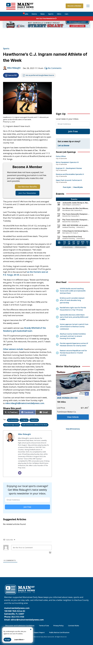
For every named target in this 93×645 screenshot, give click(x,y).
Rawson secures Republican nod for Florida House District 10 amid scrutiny (73, 353)
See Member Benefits (27, 186)
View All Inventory (73, 429)
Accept (7, 640)
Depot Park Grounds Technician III (69, 180)
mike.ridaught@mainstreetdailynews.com (24, 403)
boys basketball (13, 420)
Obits (59, 14)
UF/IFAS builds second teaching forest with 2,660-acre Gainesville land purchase (73, 291)
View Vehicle (72, 420)
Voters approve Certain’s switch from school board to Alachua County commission (74, 326)
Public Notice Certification (59, 632)
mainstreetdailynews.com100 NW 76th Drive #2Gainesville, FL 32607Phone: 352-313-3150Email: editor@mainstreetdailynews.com (24, 614)
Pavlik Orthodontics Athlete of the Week (34, 425)
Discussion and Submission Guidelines (19, 626)
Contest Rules (73, 626)
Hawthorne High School (11, 425)
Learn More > (19, 640)
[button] (59, 394)
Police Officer (61, 156)
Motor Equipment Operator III (67, 162)
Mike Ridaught (14, 68)
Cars (66, 14)
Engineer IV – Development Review (69, 168)
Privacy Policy (58, 626)
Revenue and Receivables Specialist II (70, 174)
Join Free (27, 507)
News (42, 14)
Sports (50, 14)
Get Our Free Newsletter (45, 18)
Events (34, 14)
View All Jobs (78, 187)
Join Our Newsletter (27, 193)
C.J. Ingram (24, 420)
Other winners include (13, 349)
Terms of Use (44, 626)
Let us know (63, 145)
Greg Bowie (34, 420)
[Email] (19, 473)
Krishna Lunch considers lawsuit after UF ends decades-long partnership (72, 300)
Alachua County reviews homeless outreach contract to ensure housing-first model (73, 336)
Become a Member (74, 6)
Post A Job (67, 187)
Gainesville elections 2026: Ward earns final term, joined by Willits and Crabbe (74, 317)
